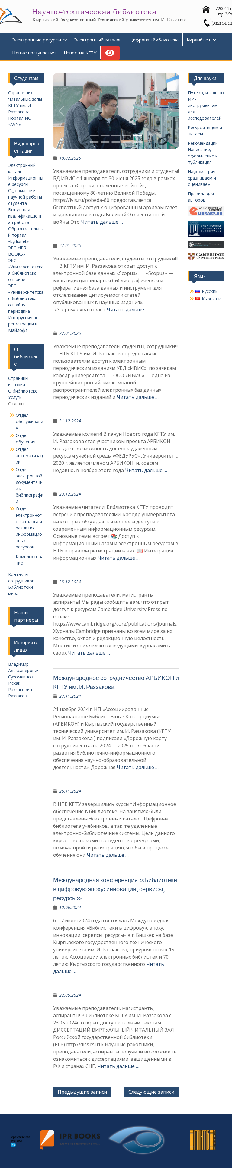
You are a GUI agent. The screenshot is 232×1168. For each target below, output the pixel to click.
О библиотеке (22, 391)
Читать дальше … (102, 221)
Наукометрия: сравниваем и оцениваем (202, 178)
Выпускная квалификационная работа (25, 216)
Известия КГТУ (80, 53)
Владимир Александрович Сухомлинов (24, 670)
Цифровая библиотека (154, 40)
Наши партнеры (26, 616)
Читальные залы (25, 99)
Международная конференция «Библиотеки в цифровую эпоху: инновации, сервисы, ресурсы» (115, 889)
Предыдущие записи (82, 1092)
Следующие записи (151, 1092)
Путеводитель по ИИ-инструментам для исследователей (206, 105)
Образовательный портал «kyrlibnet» (26, 235)
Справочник (20, 92)
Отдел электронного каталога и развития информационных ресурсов (29, 528)
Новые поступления (34, 53)
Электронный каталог (97, 40)
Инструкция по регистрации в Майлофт (23, 324)
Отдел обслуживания (29, 421)
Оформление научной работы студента (25, 197)
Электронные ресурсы (36, 40)
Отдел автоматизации (29, 455)
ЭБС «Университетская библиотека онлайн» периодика (26, 298)
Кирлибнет (199, 40)
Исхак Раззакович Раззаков (20, 689)
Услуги (15, 397)
